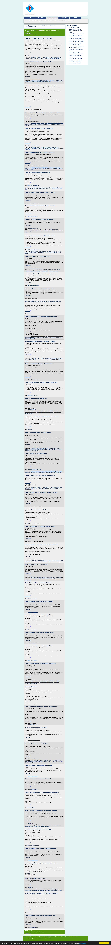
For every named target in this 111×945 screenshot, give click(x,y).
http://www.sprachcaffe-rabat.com (34, 78)
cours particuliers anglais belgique (43, 359)
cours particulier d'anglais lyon (37, 760)
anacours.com (30, 875)
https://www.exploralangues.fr (34, 55)
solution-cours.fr (31, 313)
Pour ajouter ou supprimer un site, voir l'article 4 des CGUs (37, 938)
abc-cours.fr (30, 429)
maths (29, 17)
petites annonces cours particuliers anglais (47, 337)
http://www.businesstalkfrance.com (35, 268)
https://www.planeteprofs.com (34, 145)
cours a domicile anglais (74, 52)
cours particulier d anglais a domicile (53, 449)
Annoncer (65, 20)
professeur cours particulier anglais (33, 148)
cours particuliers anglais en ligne (52, 147)
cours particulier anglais (42, 271)
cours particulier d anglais (52, 57)
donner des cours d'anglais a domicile (75, 56)
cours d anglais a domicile (48, 168)
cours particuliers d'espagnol (75, 43)
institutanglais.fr (31, 576)
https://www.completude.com (33, 185)
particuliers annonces (64, 18)
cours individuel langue (43, 252)
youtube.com (30, 823)
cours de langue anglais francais (53, 58)
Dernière (42, 931)
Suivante (38, 931)
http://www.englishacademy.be (34, 249)
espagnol (40, 17)
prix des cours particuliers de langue (38, 251)
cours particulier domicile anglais (76, 33)
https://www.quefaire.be (32, 598)
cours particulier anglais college (76, 46)
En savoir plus (82, 943)
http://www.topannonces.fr (33, 202)
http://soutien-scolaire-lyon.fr (33, 379)
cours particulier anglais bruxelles (51, 358)
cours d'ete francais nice (39, 58)
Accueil (27, 20)
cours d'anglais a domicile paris (31, 578)
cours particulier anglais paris (39, 890)
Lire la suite (27, 53)
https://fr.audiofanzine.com (33, 228)
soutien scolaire (52, 17)
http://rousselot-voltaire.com (33, 285)
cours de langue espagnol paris (37, 123)
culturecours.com (31, 807)
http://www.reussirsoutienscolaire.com (35, 165)
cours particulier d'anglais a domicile (39, 167)
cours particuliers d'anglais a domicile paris (40, 577)
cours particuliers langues (31, 252)
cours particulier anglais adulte (76, 40)
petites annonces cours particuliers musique (39, 336)
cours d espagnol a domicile (75, 58)
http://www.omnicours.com (33, 395)
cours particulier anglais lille (40, 472)
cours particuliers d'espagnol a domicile (76, 50)
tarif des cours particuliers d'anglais (38, 80)
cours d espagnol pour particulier (76, 41)
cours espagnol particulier (75, 47)
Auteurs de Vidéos (44, 20)
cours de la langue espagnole (42, 124)
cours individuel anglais (36, 269)
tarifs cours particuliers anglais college (44, 188)
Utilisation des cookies (57, 936)
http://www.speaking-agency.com (34, 446)
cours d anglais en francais (38, 57)
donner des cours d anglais (32, 682)
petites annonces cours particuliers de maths (55, 336)
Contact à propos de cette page (70, 936)
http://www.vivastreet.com (33, 724)
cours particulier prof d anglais (35, 168)
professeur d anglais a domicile (76, 53)
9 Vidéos (32, 34)
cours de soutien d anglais (43, 561)
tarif (75, 17)
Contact (71, 20)
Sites (38, 20)
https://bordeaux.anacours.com (34, 740)
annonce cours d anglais (56, 561)
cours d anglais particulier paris (37, 229)
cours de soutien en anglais (75, 60)
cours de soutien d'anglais (44, 488)
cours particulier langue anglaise (43, 81)
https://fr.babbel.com (32, 409)
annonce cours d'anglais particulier (32, 337)
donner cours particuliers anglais (42, 231)
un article (59, 20)
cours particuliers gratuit (43, 826)
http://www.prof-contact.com (33, 845)
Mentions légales (32, 936)
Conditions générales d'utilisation (44, 936)
